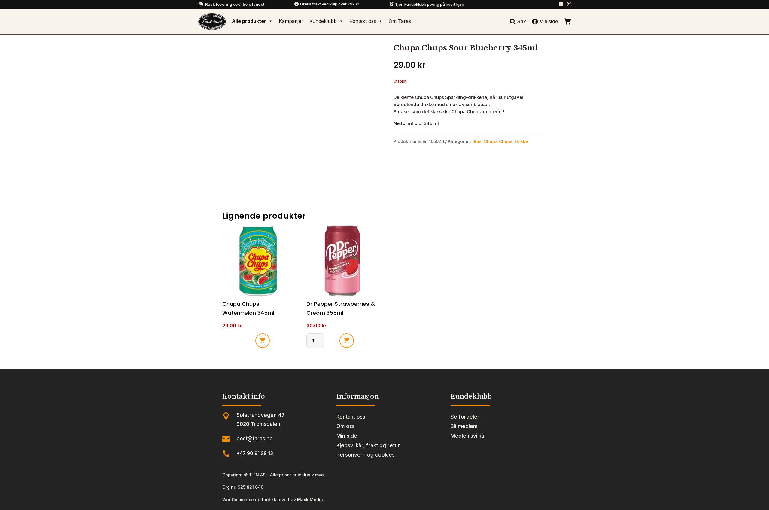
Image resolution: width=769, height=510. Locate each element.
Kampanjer (291, 21)
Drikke (521, 141)
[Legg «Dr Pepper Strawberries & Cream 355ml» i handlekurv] (346, 340)
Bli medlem (464, 426)
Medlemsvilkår (468, 436)
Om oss (345, 426)
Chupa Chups (498, 141)
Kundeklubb (323, 21)
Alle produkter (249, 21)
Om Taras (400, 21)
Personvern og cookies (365, 455)
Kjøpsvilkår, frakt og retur (368, 445)
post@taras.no (254, 439)
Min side (346, 436)
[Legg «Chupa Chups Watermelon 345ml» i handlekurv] (262, 340)
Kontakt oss (362, 21)
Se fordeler (465, 417)
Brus (477, 141)
